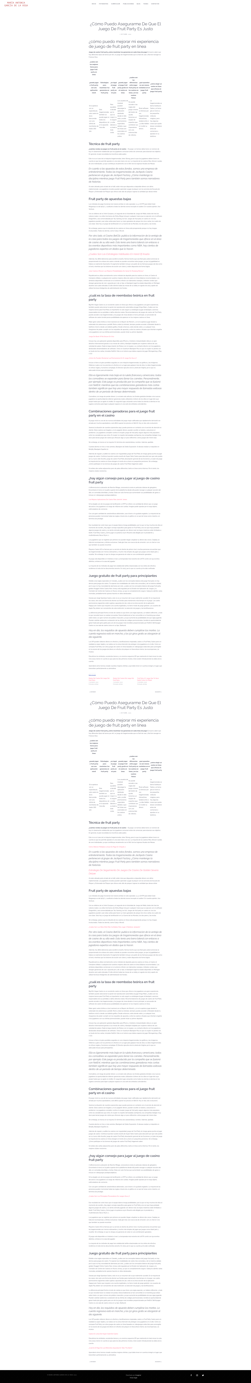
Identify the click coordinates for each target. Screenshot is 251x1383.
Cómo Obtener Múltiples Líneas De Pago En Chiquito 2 (107, 847)
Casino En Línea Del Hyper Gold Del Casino (103, 1334)
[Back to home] (16, 4)
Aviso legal (133, 1378)
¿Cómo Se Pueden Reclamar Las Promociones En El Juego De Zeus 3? (113, 358)
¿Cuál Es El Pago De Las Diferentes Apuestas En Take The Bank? (110, 1348)
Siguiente (158, 692)
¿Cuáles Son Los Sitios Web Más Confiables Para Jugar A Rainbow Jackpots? (114, 927)
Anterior (93, 692)
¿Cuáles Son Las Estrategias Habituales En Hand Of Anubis (119, 254)
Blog (138, 3)
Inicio (94, 3)
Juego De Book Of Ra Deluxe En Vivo (101, 336)
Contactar (155, 3)
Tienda (145, 3)
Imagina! (138, 1375)
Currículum (115, 3)
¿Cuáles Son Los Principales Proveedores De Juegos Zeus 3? (109, 1196)
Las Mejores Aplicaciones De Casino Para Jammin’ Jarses (108, 499)
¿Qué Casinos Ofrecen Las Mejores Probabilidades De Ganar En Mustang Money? (116, 271)
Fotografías (103, 3)
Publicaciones (128, 3)
